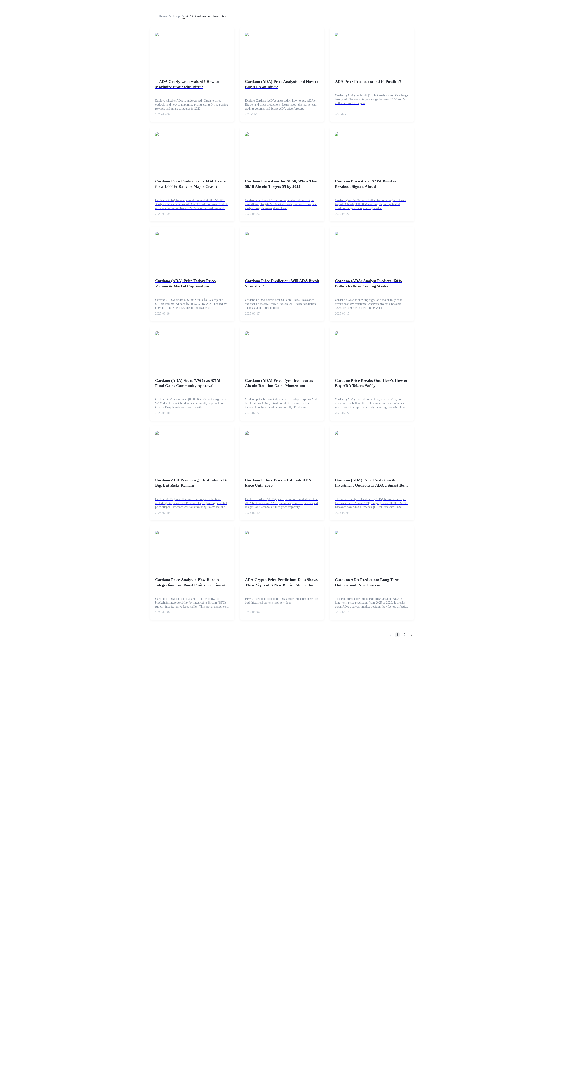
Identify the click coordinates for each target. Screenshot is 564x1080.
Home (163, 16)
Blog (176, 16)
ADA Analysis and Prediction (206, 16)
